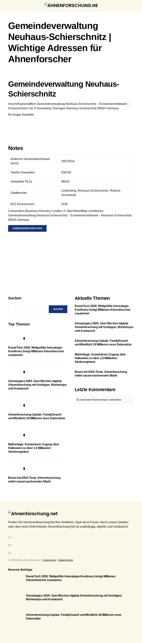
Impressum (49, 559)
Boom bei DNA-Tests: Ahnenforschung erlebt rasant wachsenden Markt (101, 373)
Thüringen (58, 108)
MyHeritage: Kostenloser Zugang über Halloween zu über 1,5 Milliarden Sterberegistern (33, 448)
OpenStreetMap (77, 210)
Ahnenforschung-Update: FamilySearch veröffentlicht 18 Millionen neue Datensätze (103, 342)
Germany (113, 108)
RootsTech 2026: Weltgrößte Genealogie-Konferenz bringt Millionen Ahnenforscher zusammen (36, 351)
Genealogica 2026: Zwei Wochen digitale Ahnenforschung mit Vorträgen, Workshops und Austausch (37, 384)
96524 (102, 108)
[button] (9, 5)
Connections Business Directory (29, 210)
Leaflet (57, 210)
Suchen (14, 298)
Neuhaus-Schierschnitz (81, 108)
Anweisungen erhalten (27, 228)
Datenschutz (65, 559)
